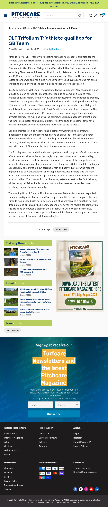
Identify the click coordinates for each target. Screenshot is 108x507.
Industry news (12, 330)
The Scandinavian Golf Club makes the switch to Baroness (35, 310)
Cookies (8, 476)
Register (77, 437)
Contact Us (44, 433)
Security (8, 472)
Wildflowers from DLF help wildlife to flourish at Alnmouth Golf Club (36, 290)
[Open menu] (5, 15)
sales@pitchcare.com (86, 472)
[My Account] (95, 15)
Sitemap (8, 489)
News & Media (23, 28)
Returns (43, 446)
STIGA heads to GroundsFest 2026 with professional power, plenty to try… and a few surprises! (35, 300)
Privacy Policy (11, 480)
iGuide (7, 454)
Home (11, 28)
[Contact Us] (90, 15)
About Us (8, 468)
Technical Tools (11, 450)
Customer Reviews (48, 437)
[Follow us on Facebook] (75, 489)
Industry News (53, 48)
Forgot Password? (82, 441)
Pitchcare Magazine (13, 437)
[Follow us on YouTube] (91, 489)
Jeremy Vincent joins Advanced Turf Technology (35, 260)
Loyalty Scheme (81, 446)
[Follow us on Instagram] (86, 489)
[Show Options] (77, 404)
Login (76, 433)
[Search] (79, 15)
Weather (8, 446)
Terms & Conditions (13, 485)
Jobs (6, 441)
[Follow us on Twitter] (81, 489)
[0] (101, 15)
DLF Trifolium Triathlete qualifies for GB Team (55, 28)
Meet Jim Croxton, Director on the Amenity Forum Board (34, 250)
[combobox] (60, 15)
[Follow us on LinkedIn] (97, 489)
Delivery (43, 441)
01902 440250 (83, 468)
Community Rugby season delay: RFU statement (34, 270)
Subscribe (54, 414)
